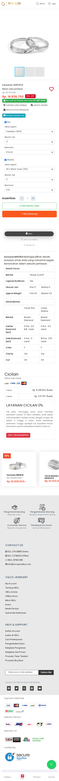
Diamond (9, 147)
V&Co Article (11, 592)
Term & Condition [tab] (30, 240)
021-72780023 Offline (18, 556)
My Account (10, 583)
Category (7, 777)
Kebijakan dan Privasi (15, 652)
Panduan (37, 777)
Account (51, 777)
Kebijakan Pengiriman (15, 648)
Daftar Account (12, 631)
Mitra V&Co (10, 600)
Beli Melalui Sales (30, 205)
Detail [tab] (29, 234)
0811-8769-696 (15, 560)
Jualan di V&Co (12, 635)
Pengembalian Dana (15, 643)
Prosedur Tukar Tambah (16, 656)
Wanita (10, 159)
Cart (22, 779)
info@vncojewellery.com (19, 564)
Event (8, 604)
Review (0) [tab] (30, 245)
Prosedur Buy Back (14, 660)
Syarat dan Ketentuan (15, 613)
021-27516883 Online (17, 551)
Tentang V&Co (12, 588)
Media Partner (12, 608)
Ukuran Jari (10, 137)
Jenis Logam (10, 126)
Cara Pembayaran (13, 639)
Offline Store (11, 596)
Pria (8, 122)
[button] (53, 39)
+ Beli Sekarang (29, 214)
